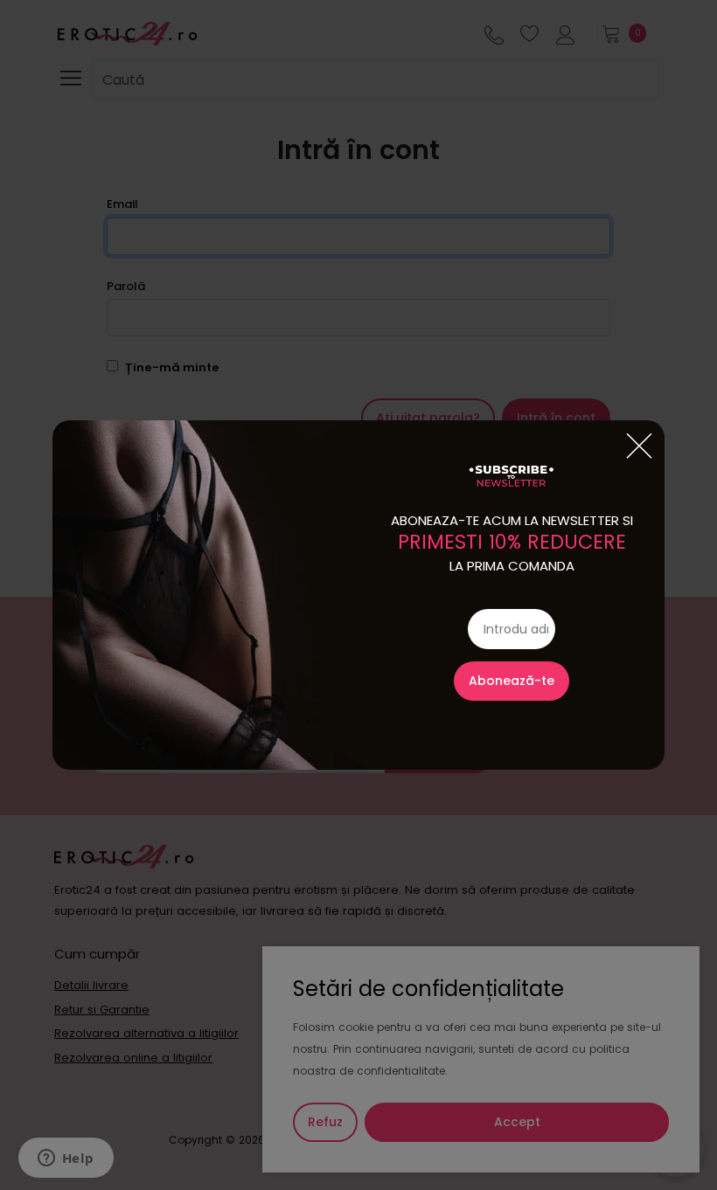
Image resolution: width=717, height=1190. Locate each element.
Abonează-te (511, 680)
